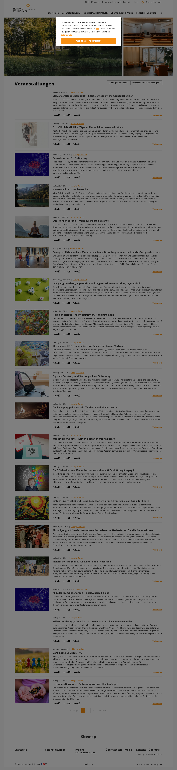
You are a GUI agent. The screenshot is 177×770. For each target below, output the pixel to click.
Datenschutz (66, 35)
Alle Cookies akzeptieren (88, 41)
